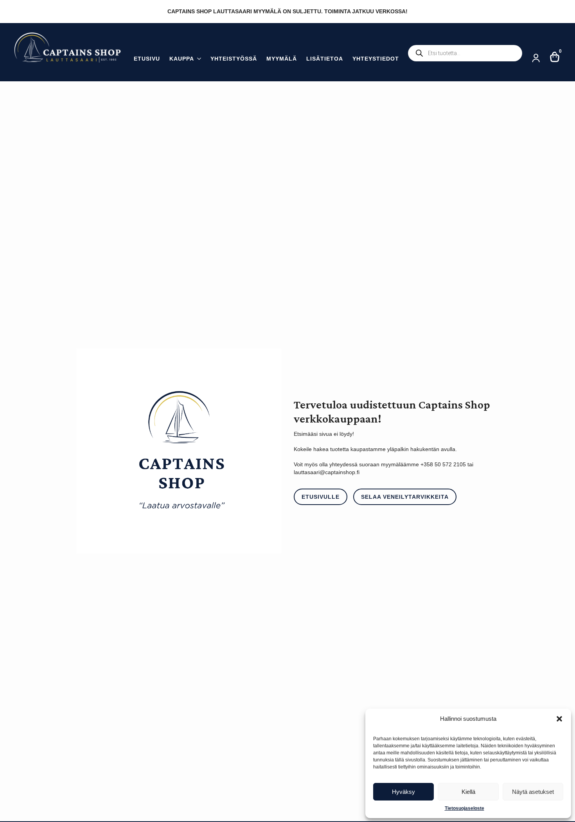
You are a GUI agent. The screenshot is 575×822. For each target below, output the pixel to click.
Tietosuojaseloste (464, 808)
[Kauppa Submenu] (197, 59)
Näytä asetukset (533, 791)
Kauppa (181, 59)
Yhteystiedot (375, 59)
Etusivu (147, 59)
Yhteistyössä (233, 59)
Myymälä (281, 59)
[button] (559, 719)
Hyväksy (403, 791)
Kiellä (468, 791)
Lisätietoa (324, 59)
